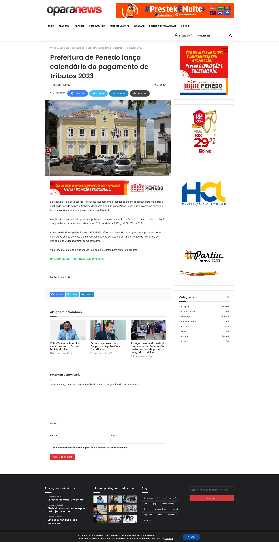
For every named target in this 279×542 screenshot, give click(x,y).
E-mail (54, 435)
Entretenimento (120, 26)
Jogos (146, 509)
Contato (139, 26)
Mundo (176, 509)
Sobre (159, 514)
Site (112, 435)
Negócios (148, 514)
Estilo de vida (168, 503)
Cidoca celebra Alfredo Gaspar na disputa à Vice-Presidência (106, 346)
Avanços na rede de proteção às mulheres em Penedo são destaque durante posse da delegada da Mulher (148, 347)
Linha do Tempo (161, 509)
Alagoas (64, 26)
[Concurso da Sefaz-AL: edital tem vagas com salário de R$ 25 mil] (100, 519)
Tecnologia (172, 514)
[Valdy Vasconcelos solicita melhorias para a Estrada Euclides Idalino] (68, 330)
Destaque (64, 47)
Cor (145, 503)
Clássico (161, 498)
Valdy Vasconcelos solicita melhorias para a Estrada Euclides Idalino (66, 346)
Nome (54, 423)
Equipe (154, 503)
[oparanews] (75, 9)
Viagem (147, 520)
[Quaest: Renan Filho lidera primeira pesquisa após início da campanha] (130, 519)
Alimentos (148, 498)
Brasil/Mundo (97, 26)
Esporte (79, 26)
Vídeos (185, 26)
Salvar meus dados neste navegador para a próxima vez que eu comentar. (91, 447)
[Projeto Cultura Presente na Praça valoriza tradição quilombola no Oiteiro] (115, 519)
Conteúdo (173, 498)
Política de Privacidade (162, 26)
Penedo (185, 336)
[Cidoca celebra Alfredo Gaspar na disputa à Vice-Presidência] (108, 330)
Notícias (185, 331)
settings (169, 538)
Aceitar (191, 536)
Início (50, 26)
